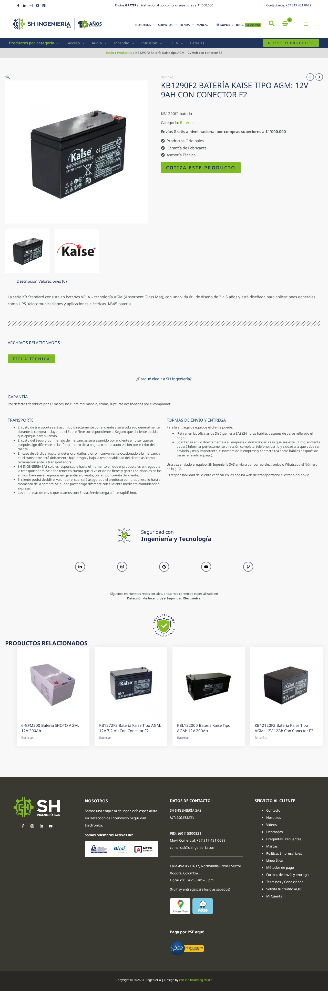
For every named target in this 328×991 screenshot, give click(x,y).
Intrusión (149, 42)
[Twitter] (41, 826)
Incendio (121, 42)
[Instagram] (31, 5)
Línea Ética (274, 860)
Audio (97, 42)
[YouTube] (37, 5)
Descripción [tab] (27, 281)
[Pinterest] (44, 5)
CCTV (173, 42)
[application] (153, 25)
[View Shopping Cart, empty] (285, 24)
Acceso (74, 42)
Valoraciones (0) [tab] (52, 281)
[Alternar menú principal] (306, 24)
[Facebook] (18, 5)
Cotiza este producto (200, 168)
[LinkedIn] (24, 5)
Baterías (197, 42)
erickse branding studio (195, 980)
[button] (272, 24)
